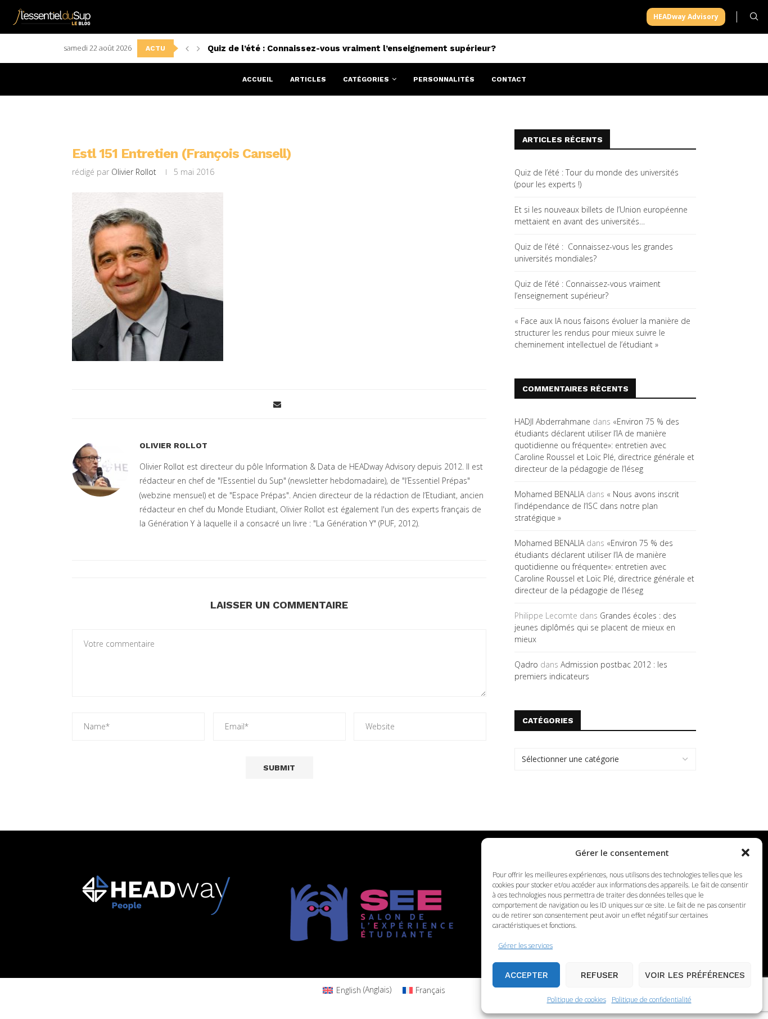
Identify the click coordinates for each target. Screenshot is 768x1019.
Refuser (599, 975)
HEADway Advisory (686, 16)
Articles (308, 79)
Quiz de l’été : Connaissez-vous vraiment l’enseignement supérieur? (351, 48)
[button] (745, 852)
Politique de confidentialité (652, 999)
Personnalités (444, 79)
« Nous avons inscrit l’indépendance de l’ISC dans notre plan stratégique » (596, 506)
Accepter (526, 975)
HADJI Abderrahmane (552, 421)
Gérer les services (525, 945)
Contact (508, 79)
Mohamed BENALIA (549, 494)
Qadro (526, 664)
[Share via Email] (277, 404)
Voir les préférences (695, 975)
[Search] (754, 16)
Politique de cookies (576, 999)
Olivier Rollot (133, 171)
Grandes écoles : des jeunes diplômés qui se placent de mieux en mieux (595, 627)
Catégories (366, 79)
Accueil (257, 79)
